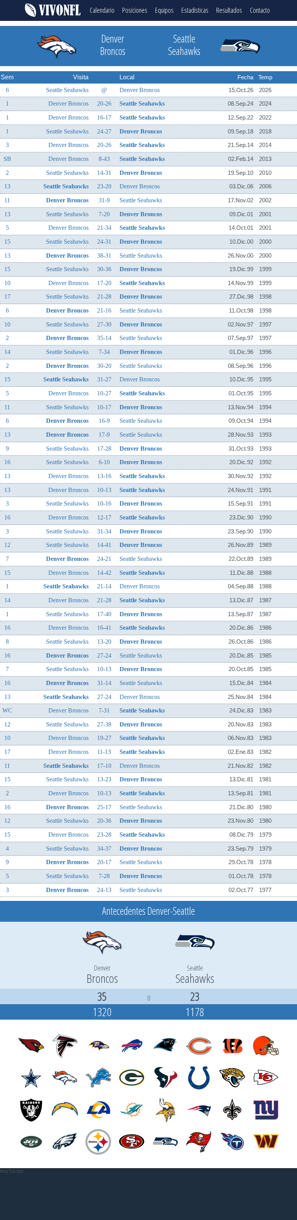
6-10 (104, 462)
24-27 (104, 131)
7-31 (104, 710)
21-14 (104, 586)
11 (7, 200)
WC (7, 710)
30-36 (104, 269)
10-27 (104, 393)
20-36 (104, 820)
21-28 (104, 296)
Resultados (229, 10)
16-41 (104, 627)
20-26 (104, 103)
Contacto (260, 10)
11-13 (104, 751)
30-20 (104, 365)
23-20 (104, 186)
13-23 (104, 779)
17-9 (104, 434)
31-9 (104, 200)
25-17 (104, 807)
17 (7, 296)
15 (7, 241)
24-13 (104, 890)
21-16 (104, 310)
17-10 (104, 765)
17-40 (104, 614)
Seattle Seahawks (67, 90)
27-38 (104, 724)
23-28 (104, 834)
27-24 (104, 655)
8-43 (104, 158)
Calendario (102, 10)
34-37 (104, 848)
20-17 (104, 862)
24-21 (104, 558)
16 (7, 462)
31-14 (104, 683)
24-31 (104, 241)
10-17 (104, 407)
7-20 (104, 214)
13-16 (104, 476)
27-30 (104, 324)
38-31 (104, 255)
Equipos (164, 10)
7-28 (104, 876)
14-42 (104, 572)
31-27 (104, 379)
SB (7, 158)
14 (7, 352)
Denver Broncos (139, 90)
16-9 (104, 420)
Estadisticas (194, 10)
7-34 (104, 352)
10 (7, 283)
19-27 (104, 738)
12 (7, 545)
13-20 (104, 641)
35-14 (104, 338)
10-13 (104, 490)
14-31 (104, 172)
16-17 (104, 117)
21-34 (104, 227)
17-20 (104, 283)
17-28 (104, 448)
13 (7, 186)
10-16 (104, 503)
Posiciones (134, 10)
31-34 (104, 531)
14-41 (104, 545)
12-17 (104, 517)
